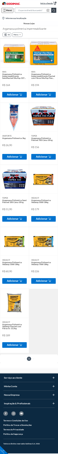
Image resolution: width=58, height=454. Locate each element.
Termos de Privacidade (13, 429)
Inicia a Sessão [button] (46, 3)
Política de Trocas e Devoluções (17, 425)
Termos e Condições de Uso (15, 420)
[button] (36, 10)
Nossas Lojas (29, 23)
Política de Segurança (13, 434)
